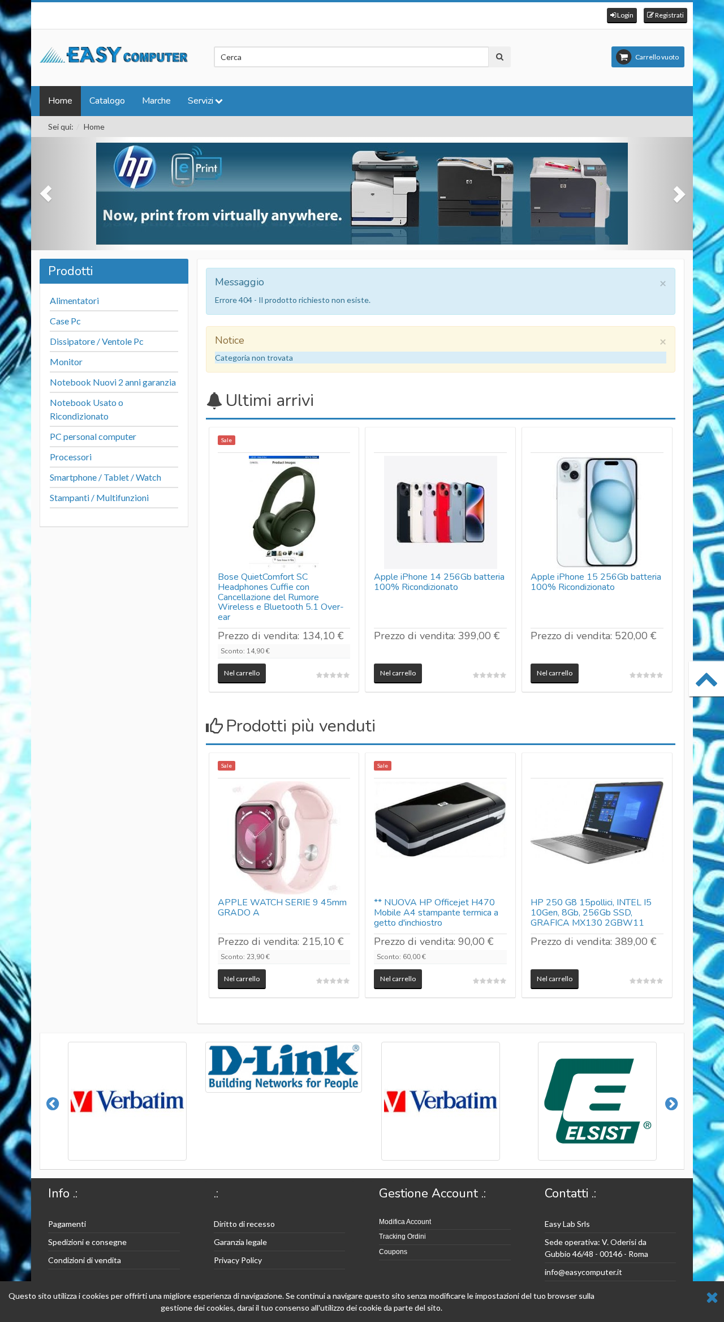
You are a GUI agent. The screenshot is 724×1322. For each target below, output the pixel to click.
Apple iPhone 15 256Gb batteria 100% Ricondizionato (596, 582)
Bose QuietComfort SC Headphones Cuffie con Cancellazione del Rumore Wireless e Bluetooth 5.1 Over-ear (281, 597)
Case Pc (65, 320)
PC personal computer (93, 436)
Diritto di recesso (244, 1224)
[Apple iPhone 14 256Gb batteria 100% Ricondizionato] (440, 512)
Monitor (66, 361)
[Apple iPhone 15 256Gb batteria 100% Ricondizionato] (597, 512)
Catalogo (107, 101)
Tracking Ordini (402, 1236)
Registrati (669, 15)
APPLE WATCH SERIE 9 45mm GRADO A (282, 907)
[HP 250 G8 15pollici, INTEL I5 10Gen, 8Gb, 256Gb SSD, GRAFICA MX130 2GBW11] (597, 838)
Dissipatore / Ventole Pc (97, 341)
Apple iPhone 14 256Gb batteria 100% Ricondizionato (439, 582)
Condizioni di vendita (84, 1260)
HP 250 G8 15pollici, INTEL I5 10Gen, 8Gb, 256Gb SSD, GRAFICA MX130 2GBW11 (591, 912)
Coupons (393, 1252)
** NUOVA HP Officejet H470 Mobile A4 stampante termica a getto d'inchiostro (436, 912)
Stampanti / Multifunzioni (99, 497)
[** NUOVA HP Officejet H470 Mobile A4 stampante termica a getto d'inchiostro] (440, 838)
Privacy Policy (238, 1260)
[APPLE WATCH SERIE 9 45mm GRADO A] (284, 838)
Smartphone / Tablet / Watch (105, 477)
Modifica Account (405, 1222)
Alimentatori (74, 300)
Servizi (200, 101)
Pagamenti (67, 1224)
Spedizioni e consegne (87, 1242)
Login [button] (625, 15)
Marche (156, 101)
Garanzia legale (240, 1242)
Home (60, 101)
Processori (71, 456)
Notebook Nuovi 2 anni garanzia (113, 382)
